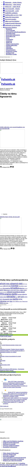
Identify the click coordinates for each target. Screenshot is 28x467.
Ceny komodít (10, 30)
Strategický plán (7, 299)
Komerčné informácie (13, 35)
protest (20, 294)
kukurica (21, 288)
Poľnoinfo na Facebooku (11, 25)
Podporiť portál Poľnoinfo (12, 23)
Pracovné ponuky (9, 19)
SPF (19, 297)
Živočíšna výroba (11, 54)
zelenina (17, 301)
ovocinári (5, 292)
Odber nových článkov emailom (13, 441)
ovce (25, 290)
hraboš (25, 286)
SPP (22, 297)
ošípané (9, 292)
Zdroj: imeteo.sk (4, 406)
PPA (2, 294)
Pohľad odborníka (11, 45)
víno (11, 301)
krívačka (15, 288)
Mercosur (7, 290)
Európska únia (10, 33)
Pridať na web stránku (5, 336)
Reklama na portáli (9, 444)
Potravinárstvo (10, 50)
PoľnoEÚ (8, 47)
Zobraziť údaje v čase (6, 335)
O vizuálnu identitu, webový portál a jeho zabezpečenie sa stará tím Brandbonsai (14, 465)
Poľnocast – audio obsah (11, 6)
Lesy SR (25, 288)
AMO (21, 284)
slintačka (11, 296)
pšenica (24, 294)
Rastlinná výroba (11, 51)
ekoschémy (21, 286)
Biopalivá (9, 29)
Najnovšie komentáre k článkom (13, 459)
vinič (8, 301)
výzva (14, 301)
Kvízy (7, 38)
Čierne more (24, 301)
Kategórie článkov (10, 27)
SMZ (16, 297)
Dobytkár (15, 286)
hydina (1, 288)
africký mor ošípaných (9, 284)
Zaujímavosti (10, 53)
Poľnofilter (9, 48)
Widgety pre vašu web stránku (12, 460)
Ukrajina (3, 301)
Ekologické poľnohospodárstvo (16, 32)
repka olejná (3, 297)
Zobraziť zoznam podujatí (8, 372)
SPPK (25, 297)
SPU (1, 299)
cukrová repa (7, 286)
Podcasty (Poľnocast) (9, 454)
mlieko (21, 290)
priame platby (10, 294)
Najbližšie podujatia (10, 13)
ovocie (1, 292)
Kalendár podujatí (8, 456)
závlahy (20, 301)
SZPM (20, 299)
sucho (15, 299)
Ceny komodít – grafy (11, 11)
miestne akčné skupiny (15, 290)
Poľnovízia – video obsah (12, 4)
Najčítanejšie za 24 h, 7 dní (12, 15)
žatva (1, 303)
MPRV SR (9, 42)
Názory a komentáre (12, 44)
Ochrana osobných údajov (11, 445)
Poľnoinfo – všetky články (12, 2)
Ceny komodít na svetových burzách (14, 457)
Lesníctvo (9, 41)
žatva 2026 (6, 303)
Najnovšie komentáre (11, 17)
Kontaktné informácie (10, 447)
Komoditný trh (10, 36)
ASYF (24, 283)
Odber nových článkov (11, 21)
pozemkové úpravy (18, 292)
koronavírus (6, 288)
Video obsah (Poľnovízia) (11, 453)
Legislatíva (9, 39)
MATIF (2, 290)
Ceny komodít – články (11, 9)
